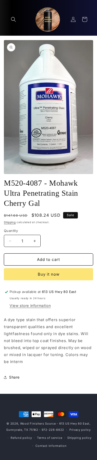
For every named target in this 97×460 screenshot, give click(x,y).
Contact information (50, 446)
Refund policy (21, 438)
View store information (30, 305)
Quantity (11, 231)
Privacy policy (80, 430)
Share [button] (14, 377)
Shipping (10, 222)
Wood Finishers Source (38, 423)
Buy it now (48, 274)
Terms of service (49, 438)
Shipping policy (79, 438)
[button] (13, 19)
